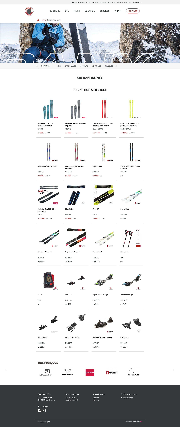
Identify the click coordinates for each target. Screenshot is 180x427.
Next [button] (174, 370)
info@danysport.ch (72, 400)
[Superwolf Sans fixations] (48, 161)
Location (90, 10)
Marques (109, 66)
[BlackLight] (131, 332)
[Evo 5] (48, 290)
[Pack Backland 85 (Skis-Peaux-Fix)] (48, 204)
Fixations (96, 66)
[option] (46, 372)
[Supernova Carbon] (76, 247)
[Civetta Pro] (131, 247)
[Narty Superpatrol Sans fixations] (76, 161)
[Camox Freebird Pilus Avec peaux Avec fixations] (104, 118)
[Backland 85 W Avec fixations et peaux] (48, 118)
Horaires (96, 400)
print (117, 10)
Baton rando (70, 66)
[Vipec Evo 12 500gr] (104, 290)
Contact (133, 11)
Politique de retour (127, 398)
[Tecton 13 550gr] (131, 290)
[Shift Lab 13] (48, 332)
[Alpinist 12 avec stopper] (104, 332)
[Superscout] (104, 161)
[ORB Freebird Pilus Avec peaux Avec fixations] (131, 118)
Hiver (77, 10)
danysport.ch (29, 11)
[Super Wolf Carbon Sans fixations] (131, 161)
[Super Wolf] (131, 204)
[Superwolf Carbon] (48, 247)
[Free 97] (104, 204)
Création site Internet (135, 421)
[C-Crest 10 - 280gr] (76, 332)
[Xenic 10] (76, 290)
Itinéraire (96, 398)
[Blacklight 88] (76, 204)
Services (104, 10)
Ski (59, 66)
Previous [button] (6, 370)
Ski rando (45, 66)
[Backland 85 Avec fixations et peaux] (76, 118)
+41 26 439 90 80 (71, 398)
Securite (84, 66)
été (67, 10)
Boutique (54, 10)
